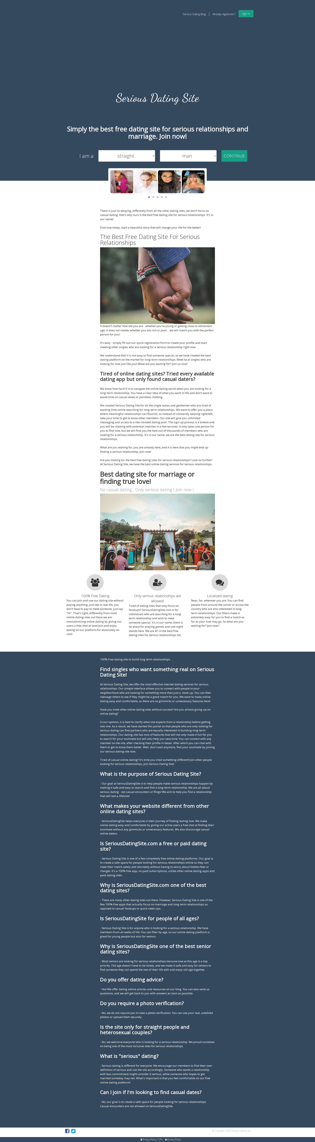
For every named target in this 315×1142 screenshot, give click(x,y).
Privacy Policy (174, 1139)
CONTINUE (234, 156)
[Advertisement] (157, 68)
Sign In (246, 13)
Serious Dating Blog (194, 14)
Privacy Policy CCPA (152, 1139)
